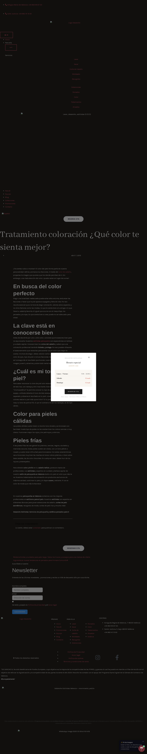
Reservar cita (73, 391)
